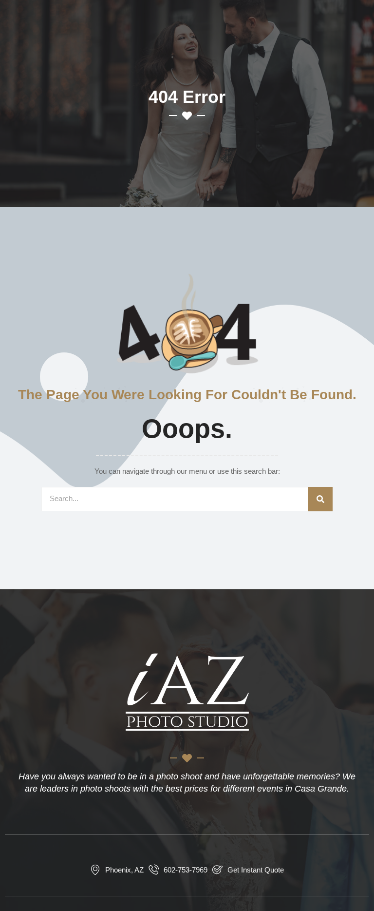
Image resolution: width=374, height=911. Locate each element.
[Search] (320, 499)
